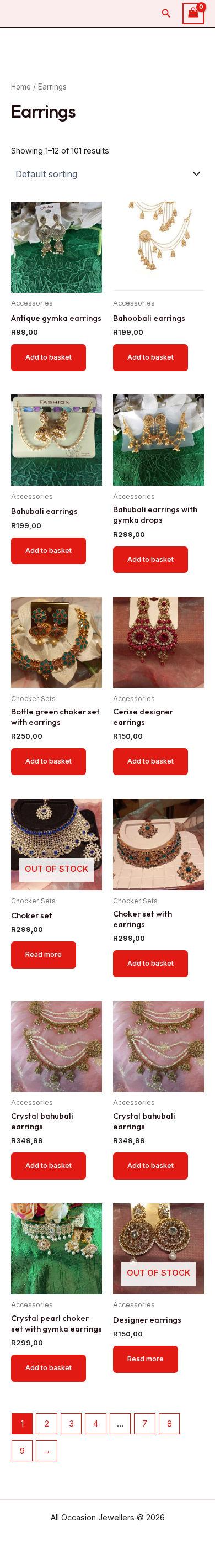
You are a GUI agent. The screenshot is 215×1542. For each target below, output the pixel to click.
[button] (166, 13)
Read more (43, 954)
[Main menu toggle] (191, 38)
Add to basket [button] (48, 357)
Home (21, 86)
